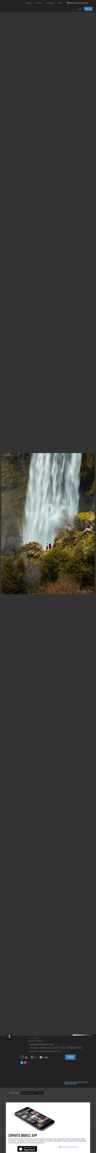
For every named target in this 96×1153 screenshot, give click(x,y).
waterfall (56, 1047)
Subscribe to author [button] (70, 1057)
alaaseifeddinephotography (74, 1047)
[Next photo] (93, 505)
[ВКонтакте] (21, 1062)
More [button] (60, 3)
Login (80, 9)
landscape (43, 1047)
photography (34, 1047)
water (62, 1047)
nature (50, 1047)
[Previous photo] (2, 505)
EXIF (40, 1093)
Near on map (28, 1093)
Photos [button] (29, 3)
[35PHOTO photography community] (12, 3)
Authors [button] (39, 3)
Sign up (88, 9)
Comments (13, 1093)
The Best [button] (50, 3)
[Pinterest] (25, 1062)
